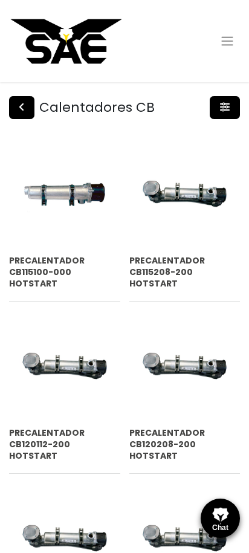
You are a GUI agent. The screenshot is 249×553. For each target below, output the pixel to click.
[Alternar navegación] (227, 41)
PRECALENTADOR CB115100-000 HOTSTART (47, 271)
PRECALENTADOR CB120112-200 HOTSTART (47, 444)
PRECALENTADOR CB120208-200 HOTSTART (167, 444)
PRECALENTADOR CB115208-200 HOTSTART (167, 271)
